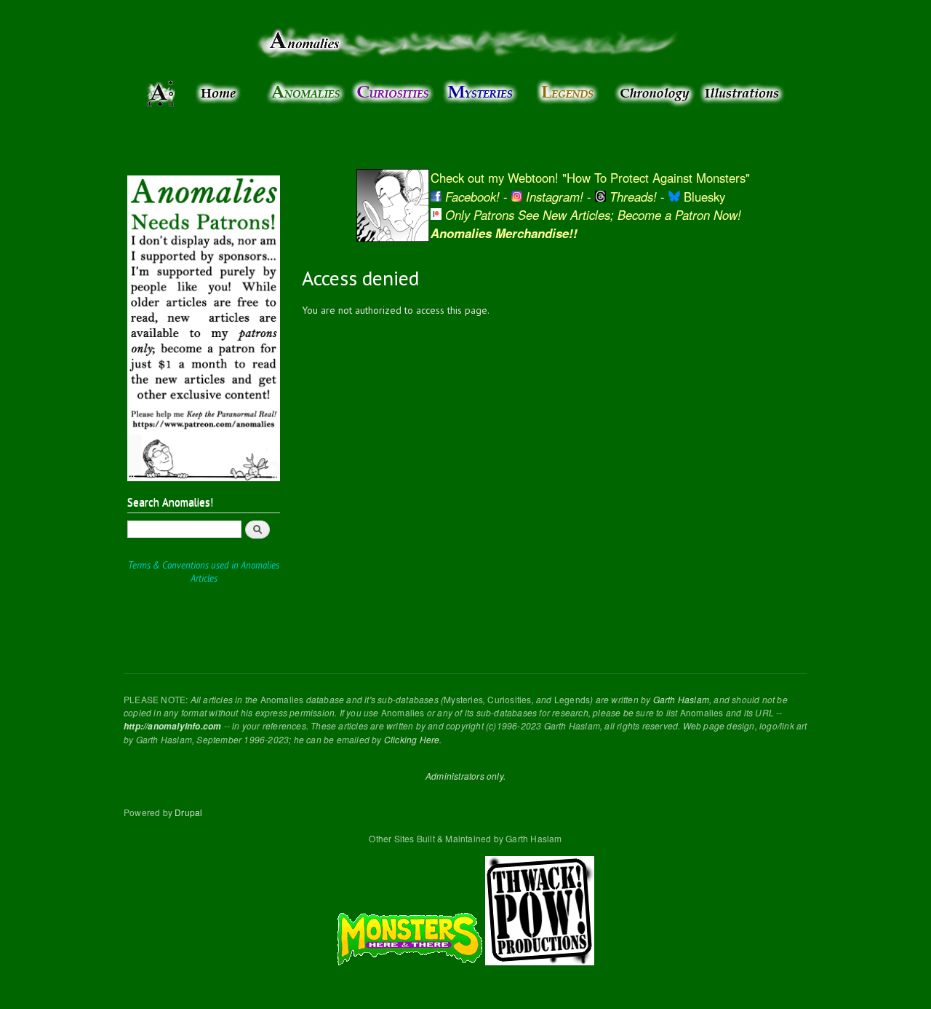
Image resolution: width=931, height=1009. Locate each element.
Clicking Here (412, 739)
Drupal (188, 812)
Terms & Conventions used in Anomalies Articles (203, 572)
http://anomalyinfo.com (172, 726)
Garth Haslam (681, 699)
